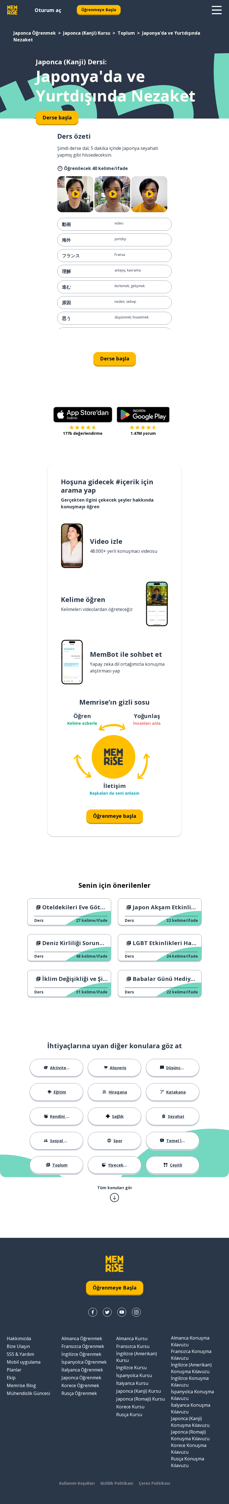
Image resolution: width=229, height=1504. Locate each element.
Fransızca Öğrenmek (82, 1346)
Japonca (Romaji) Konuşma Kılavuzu (190, 1435)
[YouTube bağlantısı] (121, 1312)
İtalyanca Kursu (132, 1383)
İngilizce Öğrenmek (81, 1354)
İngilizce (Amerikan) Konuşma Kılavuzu (191, 1368)
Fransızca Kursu (132, 1346)
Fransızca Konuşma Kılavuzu (191, 1354)
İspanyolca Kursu (134, 1375)
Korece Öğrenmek (80, 1385)
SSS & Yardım (20, 1354)
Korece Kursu (130, 1407)
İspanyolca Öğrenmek (84, 1362)
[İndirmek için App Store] (82, 414)
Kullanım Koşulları (77, 1483)
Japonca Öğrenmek (34, 33)
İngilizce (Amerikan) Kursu (136, 1356)
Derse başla (114, 358)
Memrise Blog (21, 1385)
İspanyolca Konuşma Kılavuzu (192, 1395)
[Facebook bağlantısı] (92, 1312)
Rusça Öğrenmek (79, 1393)
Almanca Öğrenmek (81, 1338)
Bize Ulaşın (18, 1346)
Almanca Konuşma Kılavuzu (190, 1341)
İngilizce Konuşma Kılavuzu (190, 1381)
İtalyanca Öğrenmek (82, 1370)
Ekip (11, 1378)
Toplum (126, 33)
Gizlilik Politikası (116, 1483)
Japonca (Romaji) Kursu (140, 1399)
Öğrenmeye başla (114, 816)
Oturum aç (48, 10)
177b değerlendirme (82, 433)
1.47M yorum (143, 433)
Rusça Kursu (129, 1414)
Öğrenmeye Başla (98, 9)
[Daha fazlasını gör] (216, 10)
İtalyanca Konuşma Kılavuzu (190, 1408)
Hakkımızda (19, 1338)
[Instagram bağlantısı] (136, 1312)
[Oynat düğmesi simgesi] (75, 194)
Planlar (14, 1370)
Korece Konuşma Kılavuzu (188, 1448)
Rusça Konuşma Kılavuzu (187, 1462)
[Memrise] (12, 10)
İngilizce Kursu (131, 1367)
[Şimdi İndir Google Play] (143, 414)
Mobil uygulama (23, 1362)
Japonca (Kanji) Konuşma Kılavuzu (190, 1421)
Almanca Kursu (131, 1338)
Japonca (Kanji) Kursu (86, 33)
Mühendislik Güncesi (28, 1393)
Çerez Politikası (154, 1483)
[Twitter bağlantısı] (107, 1312)
